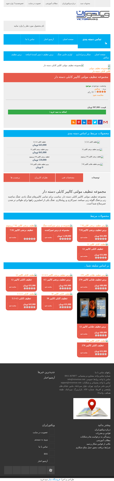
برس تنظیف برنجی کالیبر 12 (39, 151)
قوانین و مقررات (103, 433)
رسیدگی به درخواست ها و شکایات (95, 437)
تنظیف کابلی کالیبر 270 (93, 345)
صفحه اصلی (100, 54)
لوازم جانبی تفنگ (64, 54)
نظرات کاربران (41, 177)
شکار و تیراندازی (83, 54)
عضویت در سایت (34, 3)
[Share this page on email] (105, 122)
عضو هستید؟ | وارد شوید (15, 3)
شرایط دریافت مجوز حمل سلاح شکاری (93, 447)
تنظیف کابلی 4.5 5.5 (39, 143)
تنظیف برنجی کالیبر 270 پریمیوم (39, 158)
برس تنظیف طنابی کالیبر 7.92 (39, 166)
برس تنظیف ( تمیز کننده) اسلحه (39, 54)
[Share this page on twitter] (94, 122)
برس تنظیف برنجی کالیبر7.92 (92, 230)
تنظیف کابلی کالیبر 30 (57, 298)
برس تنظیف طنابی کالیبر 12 (92, 326)
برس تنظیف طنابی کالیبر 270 (92, 279)
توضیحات (95, 177)
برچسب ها (15, 177)
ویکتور (97, 89)
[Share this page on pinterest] (78, 122)
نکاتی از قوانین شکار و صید (98, 444)
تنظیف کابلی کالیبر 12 (92, 249)
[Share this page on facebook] (100, 122)
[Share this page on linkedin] (84, 122)
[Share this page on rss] (73, 122)
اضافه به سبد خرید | (58, 112)
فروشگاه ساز (54, 479)
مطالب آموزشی (51, 3)
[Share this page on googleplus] (89, 122)
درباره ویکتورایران (69, 3)
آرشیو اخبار (49, 39)
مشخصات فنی (68, 177)
